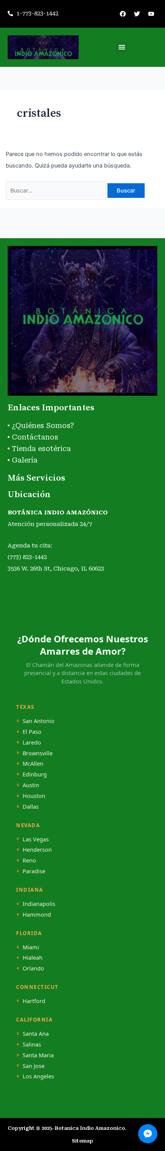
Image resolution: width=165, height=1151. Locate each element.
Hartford (34, 1001)
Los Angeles (38, 1076)
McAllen (33, 763)
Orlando (33, 968)
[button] (121, 47)
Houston (34, 795)
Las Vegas (36, 839)
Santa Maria (38, 1055)
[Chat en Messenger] (147, 1133)
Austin (31, 785)
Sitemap (82, 1141)
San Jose (34, 1066)
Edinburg (35, 774)
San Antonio (38, 721)
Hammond (37, 914)
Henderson (37, 849)
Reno (29, 860)
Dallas (31, 806)
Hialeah (33, 957)
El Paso (32, 731)
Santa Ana (36, 1033)
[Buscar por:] (57, 190)
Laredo (32, 742)
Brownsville (38, 753)
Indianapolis (39, 903)
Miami (31, 947)
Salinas (32, 1044)
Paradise (34, 871)
